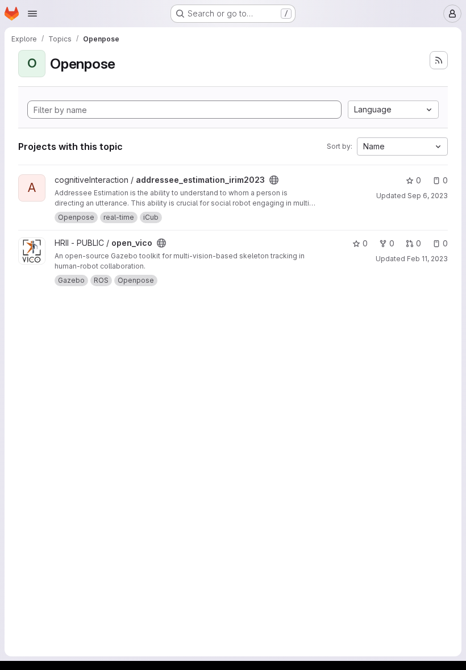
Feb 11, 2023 (427, 258)
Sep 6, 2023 (427, 195)
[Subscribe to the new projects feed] (439, 60)
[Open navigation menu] (32, 14)
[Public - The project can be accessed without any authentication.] (273, 180)
